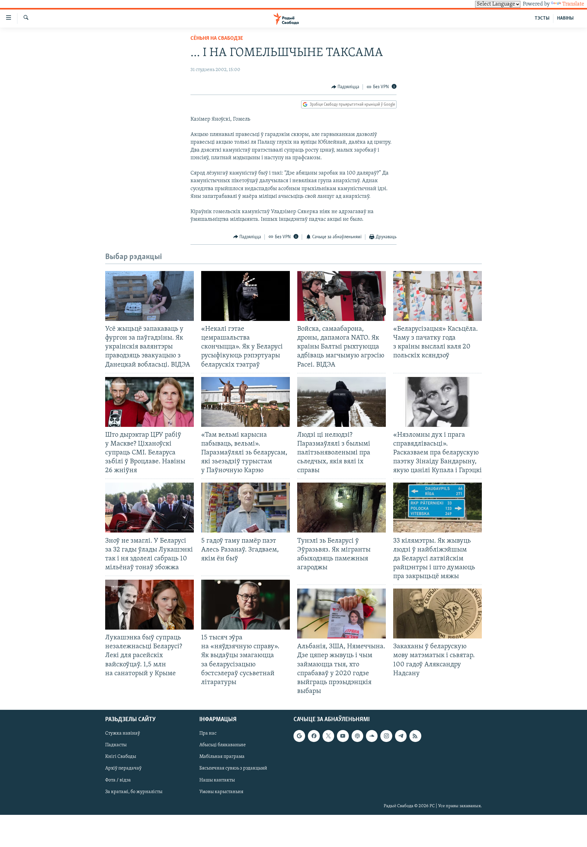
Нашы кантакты (217, 780)
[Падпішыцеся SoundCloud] (372, 736)
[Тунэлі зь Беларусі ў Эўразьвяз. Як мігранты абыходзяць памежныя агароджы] (341, 508)
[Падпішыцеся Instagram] (386, 736)
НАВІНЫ (565, 18)
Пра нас (207, 733)
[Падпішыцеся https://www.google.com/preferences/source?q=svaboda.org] (299, 736)
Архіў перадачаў (123, 768)
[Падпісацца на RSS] (415, 736)
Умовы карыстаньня (221, 791)
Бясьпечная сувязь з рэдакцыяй (233, 768)
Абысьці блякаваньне (222, 745)
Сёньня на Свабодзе (216, 38)
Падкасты (116, 745)
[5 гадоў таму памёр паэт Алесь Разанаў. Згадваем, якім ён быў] (245, 508)
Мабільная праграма (222, 757)
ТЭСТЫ (542, 18)
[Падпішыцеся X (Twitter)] (328, 736)
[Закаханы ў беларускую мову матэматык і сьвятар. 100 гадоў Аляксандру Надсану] (437, 613)
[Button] (345, 87)
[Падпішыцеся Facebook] (313, 736)
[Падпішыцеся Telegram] (401, 736)
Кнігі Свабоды (120, 757)
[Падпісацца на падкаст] (357, 736)
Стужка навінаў (122, 733)
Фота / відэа (118, 780)
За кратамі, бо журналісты (133, 791)
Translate (573, 4)
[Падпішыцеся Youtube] (343, 736)
